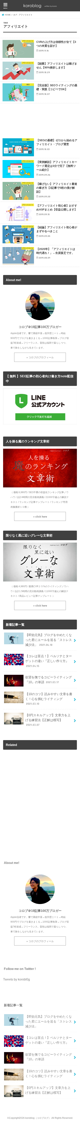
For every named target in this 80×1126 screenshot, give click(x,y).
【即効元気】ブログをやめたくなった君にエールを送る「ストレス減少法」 (48, 639)
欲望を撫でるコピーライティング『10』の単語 (48, 679)
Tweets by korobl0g (16, 979)
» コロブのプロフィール (40, 357)
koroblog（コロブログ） (38, 1118)
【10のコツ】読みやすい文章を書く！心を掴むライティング (48, 698)
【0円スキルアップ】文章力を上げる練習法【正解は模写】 (47, 719)
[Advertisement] (40, 120)
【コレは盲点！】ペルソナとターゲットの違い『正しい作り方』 (48, 660)
